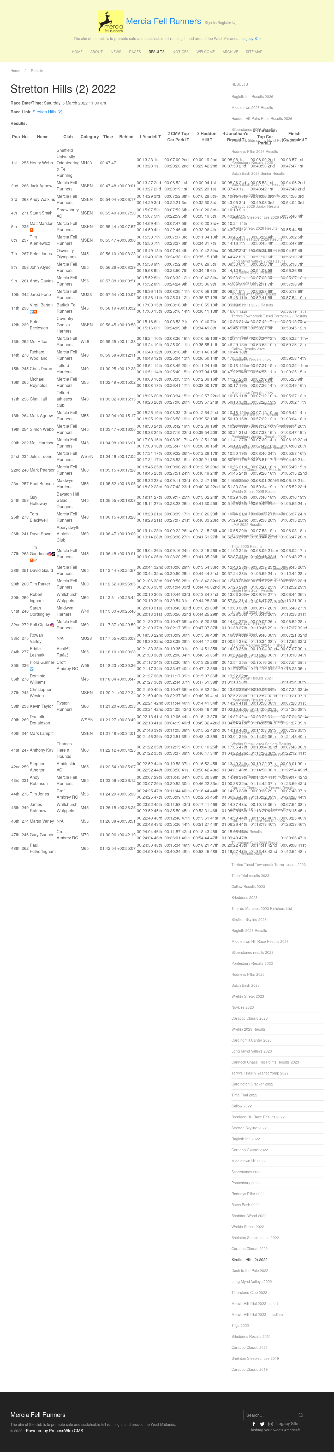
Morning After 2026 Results (254, 294)
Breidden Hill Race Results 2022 (258, 1116)
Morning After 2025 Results (254, 557)
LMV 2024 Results (246, 831)
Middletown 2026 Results (252, 107)
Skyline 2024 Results (248, 656)
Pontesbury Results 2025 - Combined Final (266, 425)
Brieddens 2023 (244, 897)
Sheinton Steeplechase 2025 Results (261, 480)
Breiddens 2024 (244, 634)
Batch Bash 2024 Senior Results (258, 721)
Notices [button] (180, 51)
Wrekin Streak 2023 (247, 996)
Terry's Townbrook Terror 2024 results (263, 579)
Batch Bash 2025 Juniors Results (258, 458)
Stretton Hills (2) (47, 112)
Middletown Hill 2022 (248, 1160)
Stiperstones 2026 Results (253, 129)
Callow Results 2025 (248, 348)
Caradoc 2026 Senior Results (255, 195)
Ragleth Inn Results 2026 (252, 96)
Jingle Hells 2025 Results (252, 304)
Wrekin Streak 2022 (247, 1226)
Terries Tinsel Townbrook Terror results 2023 (268, 864)
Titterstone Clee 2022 (249, 1292)
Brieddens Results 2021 (251, 1336)
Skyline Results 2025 (248, 370)
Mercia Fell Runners (164, 20)
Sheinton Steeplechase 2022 (255, 1237)
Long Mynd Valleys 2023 (251, 1051)
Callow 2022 (241, 1105)
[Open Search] (301, 1415)
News (116, 51)
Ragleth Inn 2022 (245, 1138)
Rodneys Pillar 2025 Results (254, 414)
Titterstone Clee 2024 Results (256, 842)
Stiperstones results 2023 (252, 952)
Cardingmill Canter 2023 (251, 1040)
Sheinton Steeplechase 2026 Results (261, 217)
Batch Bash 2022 (245, 1204)
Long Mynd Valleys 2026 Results (258, 261)
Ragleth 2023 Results (249, 930)
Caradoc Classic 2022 (249, 1248)
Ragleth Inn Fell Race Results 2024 (260, 667)
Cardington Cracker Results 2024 (259, 601)
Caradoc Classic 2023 (249, 1018)
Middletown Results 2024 (252, 678)
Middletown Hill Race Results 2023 (260, 941)
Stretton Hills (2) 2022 (249, 1259)
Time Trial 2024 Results (251, 612)
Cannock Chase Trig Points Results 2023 (265, 1062)
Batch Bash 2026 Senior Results (258, 173)
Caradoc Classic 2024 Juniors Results (262, 776)
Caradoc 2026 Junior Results (255, 206)
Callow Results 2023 (248, 886)
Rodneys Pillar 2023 (248, 974)
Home (77, 51)
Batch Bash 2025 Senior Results (258, 447)
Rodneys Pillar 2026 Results (254, 151)
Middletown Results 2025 (252, 392)
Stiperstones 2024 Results (253, 689)
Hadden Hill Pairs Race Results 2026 (261, 118)
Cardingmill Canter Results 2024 (258, 820)
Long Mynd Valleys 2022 (251, 1281)
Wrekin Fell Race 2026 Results (256, 239)
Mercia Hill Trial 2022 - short (254, 1303)
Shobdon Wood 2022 (248, 1215)
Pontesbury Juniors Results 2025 (258, 436)
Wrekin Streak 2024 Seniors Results (261, 743)
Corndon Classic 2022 (249, 1149)
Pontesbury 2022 (245, 1182)
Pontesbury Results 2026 (252, 162)
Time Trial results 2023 (250, 875)
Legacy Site (251, 38)
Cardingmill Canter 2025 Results (258, 513)
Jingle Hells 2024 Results (252, 590)
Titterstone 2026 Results (251, 272)
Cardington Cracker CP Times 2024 (260, 568)
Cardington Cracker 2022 (252, 1084)
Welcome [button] (205, 51)
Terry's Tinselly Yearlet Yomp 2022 (260, 1073)
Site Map (254, 51)
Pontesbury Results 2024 (252, 699)
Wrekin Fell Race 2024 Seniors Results (263, 798)
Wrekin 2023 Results (248, 1029)
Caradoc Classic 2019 (249, 1369)
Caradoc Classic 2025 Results (256, 469)
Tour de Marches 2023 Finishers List (261, 908)
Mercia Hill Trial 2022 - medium (257, 1314)
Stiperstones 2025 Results (253, 403)
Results (157, 51)
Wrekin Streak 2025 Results (254, 491)
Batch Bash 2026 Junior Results (257, 184)
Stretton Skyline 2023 (249, 919)
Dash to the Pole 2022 (249, 1270)
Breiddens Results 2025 (251, 359)
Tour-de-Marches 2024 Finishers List (261, 645)
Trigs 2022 (240, 1325)
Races (135, 51)
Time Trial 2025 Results (251, 337)
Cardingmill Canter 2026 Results (258, 250)
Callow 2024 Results (248, 623)
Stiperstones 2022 (246, 1171)
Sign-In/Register (218, 22)
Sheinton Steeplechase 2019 (255, 1358)
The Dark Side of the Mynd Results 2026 (265, 140)
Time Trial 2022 (244, 1094)
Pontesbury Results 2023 (252, 963)
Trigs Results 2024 (246, 853)
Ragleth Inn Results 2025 (252, 381)
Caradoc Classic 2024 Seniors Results (263, 787)
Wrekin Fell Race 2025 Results (256, 502)
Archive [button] (230, 51)
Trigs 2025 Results (246, 546)
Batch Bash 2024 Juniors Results (258, 732)
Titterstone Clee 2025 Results (256, 535)
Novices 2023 (242, 1007)
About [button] (96, 51)
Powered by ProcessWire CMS (54, 1430)
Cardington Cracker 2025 (252, 326)
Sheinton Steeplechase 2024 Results (261, 765)
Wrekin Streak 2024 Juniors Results (260, 754)
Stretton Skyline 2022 (249, 1127)
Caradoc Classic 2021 (249, 1347)
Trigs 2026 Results (246, 283)
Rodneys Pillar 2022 (248, 1193)
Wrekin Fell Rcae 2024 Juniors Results (263, 809)
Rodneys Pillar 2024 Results (254, 710)
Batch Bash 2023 (245, 985)
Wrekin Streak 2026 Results (254, 228)
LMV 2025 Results (246, 524)
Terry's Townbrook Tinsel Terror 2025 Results (269, 315)
